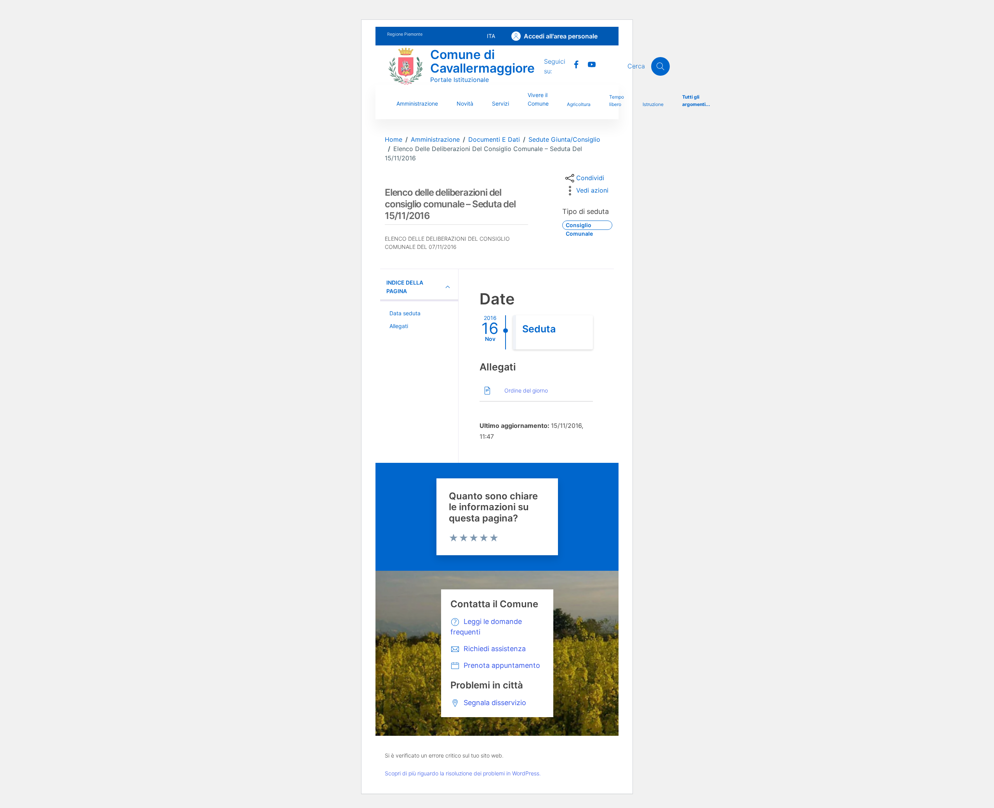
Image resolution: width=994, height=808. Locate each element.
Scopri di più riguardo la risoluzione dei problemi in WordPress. (463, 773)
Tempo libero (616, 100)
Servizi (500, 103)
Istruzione (653, 104)
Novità (465, 103)
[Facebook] (573, 64)
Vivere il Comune (538, 99)
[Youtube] (588, 64)
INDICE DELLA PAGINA (404, 286)
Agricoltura (579, 104)
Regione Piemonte (404, 34)
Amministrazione (417, 103)
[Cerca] (660, 66)
